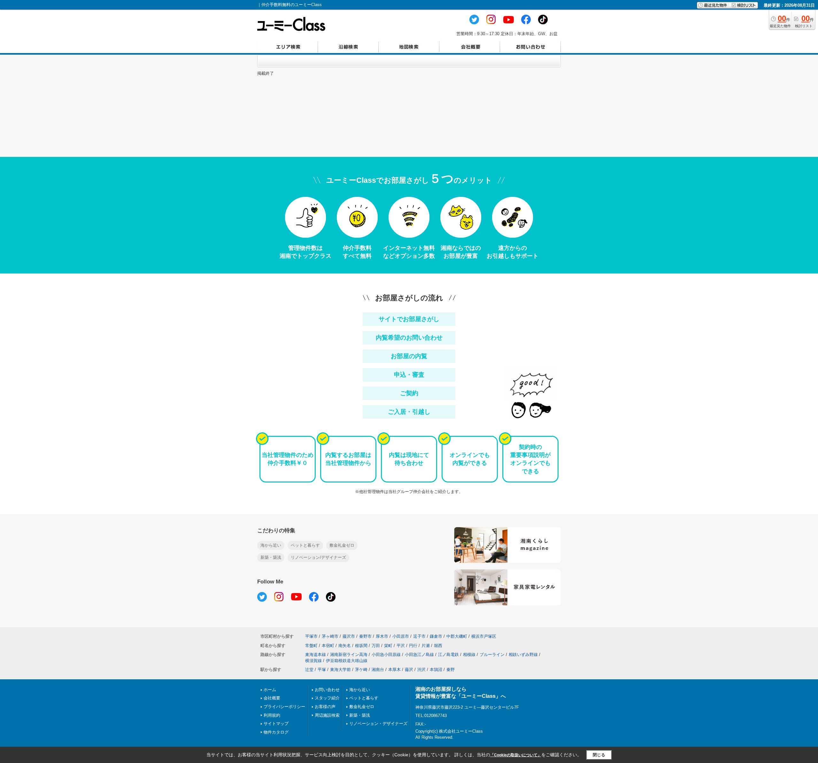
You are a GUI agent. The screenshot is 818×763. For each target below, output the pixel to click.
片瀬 (425, 645)
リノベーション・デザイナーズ (378, 723)
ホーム (270, 689)
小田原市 (400, 636)
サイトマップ (276, 723)
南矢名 (344, 645)
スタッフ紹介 (327, 698)
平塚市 (311, 636)
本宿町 (328, 645)
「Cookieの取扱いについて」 (515, 755)
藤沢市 (349, 636)
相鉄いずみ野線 (523, 654)
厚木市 (382, 636)
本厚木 (394, 669)
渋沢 (421, 669)
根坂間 (361, 645)
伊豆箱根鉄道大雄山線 (346, 660)
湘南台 (378, 669)
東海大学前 (340, 669)
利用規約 (272, 715)
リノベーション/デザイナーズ (318, 557)
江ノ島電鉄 (448, 654)
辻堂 (309, 669)
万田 (376, 645)
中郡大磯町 (456, 636)
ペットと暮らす (305, 545)
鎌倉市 (436, 636)
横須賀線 (313, 660)
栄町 (388, 645)
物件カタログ (276, 732)
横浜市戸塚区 (483, 636)
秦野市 (365, 636)
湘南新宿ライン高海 (348, 654)
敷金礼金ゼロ (341, 545)
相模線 (469, 654)
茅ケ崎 (361, 669)
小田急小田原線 (386, 654)
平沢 (401, 645)
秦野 (450, 669)
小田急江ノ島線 (419, 654)
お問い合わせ (327, 689)
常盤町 (311, 645)
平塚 (322, 669)
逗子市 (419, 636)
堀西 (438, 645)
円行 (413, 645)
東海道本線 (315, 654)
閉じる (599, 754)
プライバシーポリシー (284, 706)
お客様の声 (325, 706)
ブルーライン (492, 654)
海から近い (270, 545)
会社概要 (272, 698)
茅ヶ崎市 (330, 636)
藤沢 (409, 669)
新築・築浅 (270, 557)
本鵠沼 (436, 669)
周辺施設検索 (327, 715)
